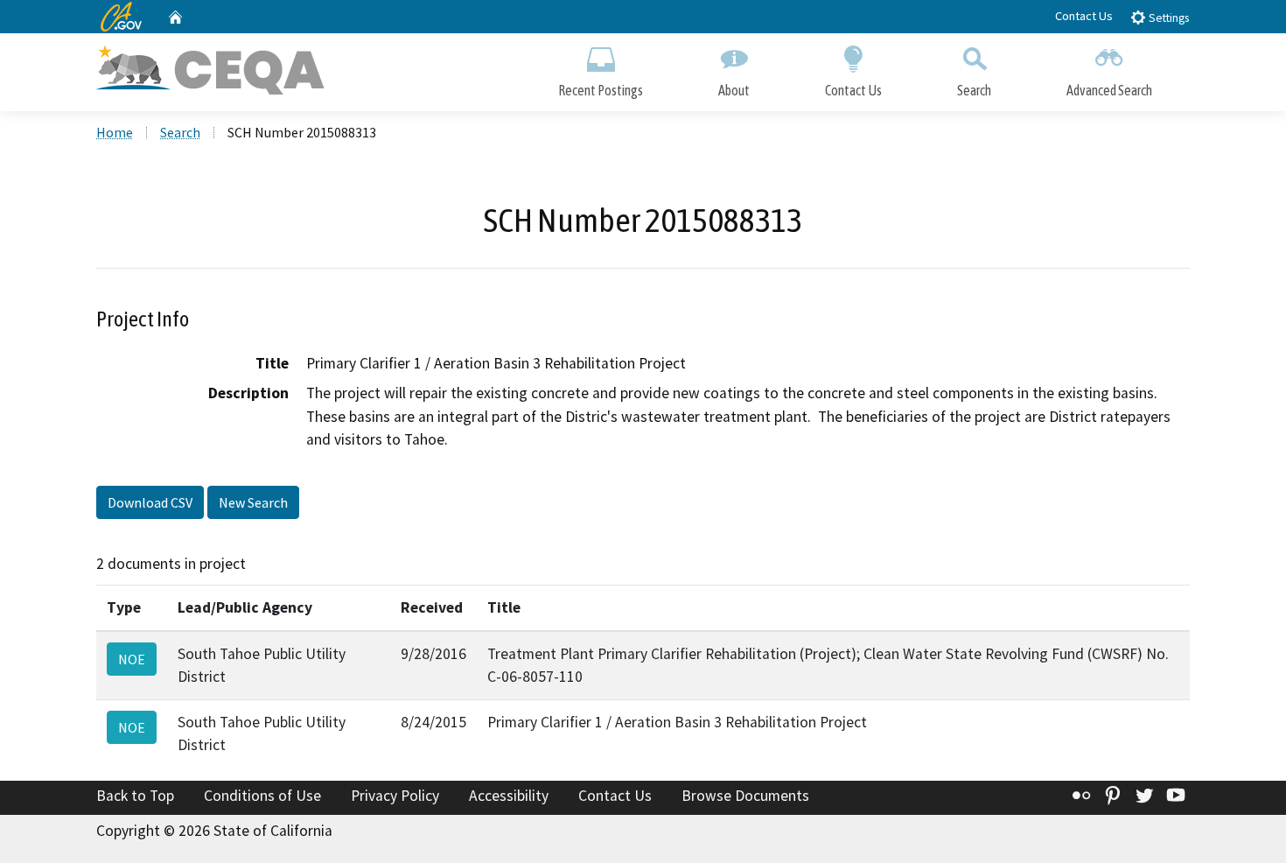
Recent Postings (600, 90)
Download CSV (150, 502)
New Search (253, 502)
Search (974, 90)
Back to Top (135, 795)
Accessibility (509, 795)
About (734, 90)
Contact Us (1084, 16)
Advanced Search (1109, 90)
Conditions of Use (262, 795)
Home (114, 132)
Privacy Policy (395, 795)
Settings (1167, 18)
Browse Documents (745, 795)
